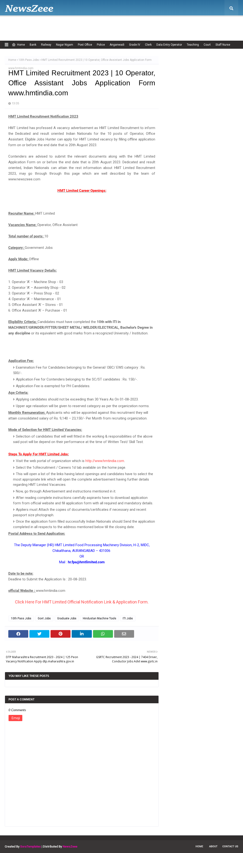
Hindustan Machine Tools (99, 618)
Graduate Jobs (66, 618)
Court (207, 44)
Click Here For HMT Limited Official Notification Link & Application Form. (82, 601)
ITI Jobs (128, 618)
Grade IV (134, 44)
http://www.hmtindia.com (104, 461)
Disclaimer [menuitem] (121, 25)
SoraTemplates (30, 846)
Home (21, 44)
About (213, 846)
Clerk (148, 44)
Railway (46, 44)
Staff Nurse (222, 44)
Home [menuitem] (18, 25)
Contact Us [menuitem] (200, 25)
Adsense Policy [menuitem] (67, 25)
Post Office (85, 44)
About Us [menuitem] (41, 25)
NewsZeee (70, 846)
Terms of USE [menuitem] (175, 25)
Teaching (193, 44)
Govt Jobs (44, 618)
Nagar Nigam (64, 44)
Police (101, 44)
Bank (33, 44)
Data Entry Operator (169, 44)
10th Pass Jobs (29, 60)
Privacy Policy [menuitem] (147, 25)
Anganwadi (117, 44)
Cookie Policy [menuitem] (96, 25)
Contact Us (230, 846)
